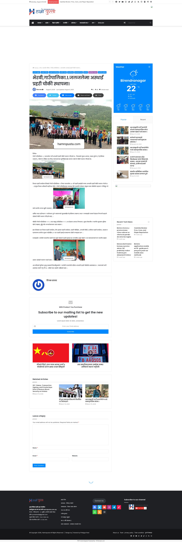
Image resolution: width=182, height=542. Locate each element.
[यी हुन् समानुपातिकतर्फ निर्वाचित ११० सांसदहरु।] (70, 390)
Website (75, 456)
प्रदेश (46, 23)
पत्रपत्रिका (70, 72)
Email (35, 456)
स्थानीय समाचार (102, 72)
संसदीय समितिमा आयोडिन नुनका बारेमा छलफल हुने (139, 173)
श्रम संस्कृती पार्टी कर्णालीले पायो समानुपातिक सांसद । (96, 400)
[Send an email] (42, 89)
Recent (143, 120)
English (101, 23)
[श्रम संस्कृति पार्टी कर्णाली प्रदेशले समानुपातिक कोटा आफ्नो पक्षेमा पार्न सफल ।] (122, 130)
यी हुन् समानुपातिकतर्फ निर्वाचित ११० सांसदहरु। (70, 400)
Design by (68, 532)
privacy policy (128, 532)
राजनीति (65, 23)
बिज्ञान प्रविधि (55, 23)
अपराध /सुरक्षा (36, 72)
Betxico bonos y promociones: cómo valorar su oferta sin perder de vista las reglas (124, 232)
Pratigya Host (84, 532)
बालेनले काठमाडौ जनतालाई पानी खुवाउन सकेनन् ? (138, 139)
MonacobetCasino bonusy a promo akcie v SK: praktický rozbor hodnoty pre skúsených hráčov (124, 249)
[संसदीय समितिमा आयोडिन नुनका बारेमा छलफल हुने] (122, 174)
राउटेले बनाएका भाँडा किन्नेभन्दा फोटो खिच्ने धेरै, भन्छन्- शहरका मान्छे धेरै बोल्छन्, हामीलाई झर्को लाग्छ (139, 161)
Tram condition (139, 532)
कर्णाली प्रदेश (63, 72)
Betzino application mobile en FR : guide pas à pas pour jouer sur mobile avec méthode (141, 249)
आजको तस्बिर (46, 68)
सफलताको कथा (84, 23)
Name (35, 448)
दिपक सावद (39, 89)
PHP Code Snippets (82, 541)
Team (121, 532)
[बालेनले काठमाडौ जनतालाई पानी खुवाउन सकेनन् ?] (122, 140)
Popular (123, 120)
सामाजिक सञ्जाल (93, 72)
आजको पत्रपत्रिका (53, 72)
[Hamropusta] (42, 11)
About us (116, 532)
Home (36, 68)
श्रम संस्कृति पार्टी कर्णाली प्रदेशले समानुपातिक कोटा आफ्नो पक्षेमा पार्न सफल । (139, 129)
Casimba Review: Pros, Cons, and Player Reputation (141, 230)
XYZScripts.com (100, 541)
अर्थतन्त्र (73, 23)
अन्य (40, 68)
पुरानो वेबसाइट (148, 532)
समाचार (39, 23)
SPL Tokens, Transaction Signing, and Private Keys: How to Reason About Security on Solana (42, 388)
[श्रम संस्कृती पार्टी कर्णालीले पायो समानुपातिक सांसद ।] (96, 390)
